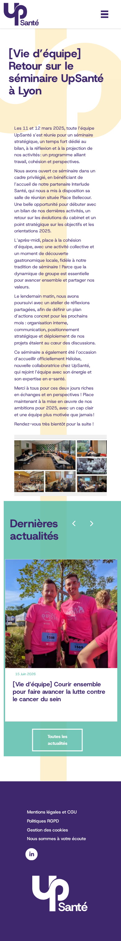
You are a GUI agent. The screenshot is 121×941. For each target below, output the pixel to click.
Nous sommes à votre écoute (56, 838)
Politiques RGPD (43, 821)
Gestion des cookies (47, 830)
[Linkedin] (31, 859)
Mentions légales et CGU (52, 812)
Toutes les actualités (57, 739)
